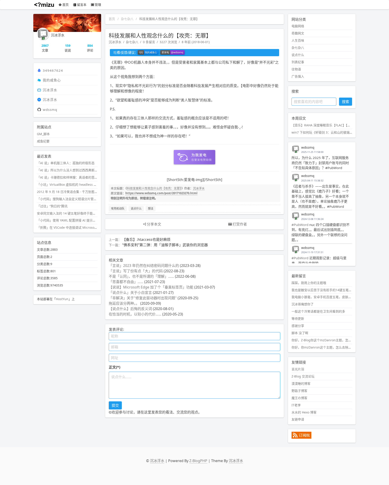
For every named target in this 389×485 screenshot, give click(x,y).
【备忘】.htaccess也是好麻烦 (146, 239)
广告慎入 (298, 76)
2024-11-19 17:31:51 (312, 252)
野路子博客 (299, 391)
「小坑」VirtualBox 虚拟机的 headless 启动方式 (71, 184)
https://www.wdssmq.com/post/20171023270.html (161, 193)
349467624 (53, 70)
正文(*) (114, 367)
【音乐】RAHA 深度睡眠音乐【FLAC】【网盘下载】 (327, 125)
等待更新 (298, 318)
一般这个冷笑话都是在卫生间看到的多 (318, 311)
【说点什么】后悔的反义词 (130, 308)
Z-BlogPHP (198, 460)
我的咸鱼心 (52, 80)
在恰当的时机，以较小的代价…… (135, 314)
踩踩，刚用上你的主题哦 (309, 283)
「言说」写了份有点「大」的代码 (136, 270)
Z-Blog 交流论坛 (303, 376)
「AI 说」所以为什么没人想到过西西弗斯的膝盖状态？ (75, 170)
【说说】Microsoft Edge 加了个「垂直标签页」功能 (151, 287)
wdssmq (50, 109)
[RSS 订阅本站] (301, 437)
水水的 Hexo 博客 (304, 412)
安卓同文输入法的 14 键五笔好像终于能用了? (68, 213)
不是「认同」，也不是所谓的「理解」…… (141, 276)
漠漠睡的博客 (301, 383)
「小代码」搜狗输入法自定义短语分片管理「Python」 (75, 199)
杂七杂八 (127, 19)
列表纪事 (298, 62)
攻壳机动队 (117, 208)
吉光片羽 (298, 369)
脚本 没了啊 (300, 333)
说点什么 (136, 208)
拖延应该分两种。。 (124, 303)
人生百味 (298, 40)
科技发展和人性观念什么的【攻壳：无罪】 (154, 188)
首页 (65, 4)
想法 (150, 208)
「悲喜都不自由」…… (126, 281)
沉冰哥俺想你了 (303, 304)
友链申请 (298, 419)
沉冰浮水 (115, 42)
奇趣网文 (298, 33)
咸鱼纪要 (43, 141)
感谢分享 (298, 326)
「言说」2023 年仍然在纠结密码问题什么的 (144, 265)
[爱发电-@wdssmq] (172, 52)
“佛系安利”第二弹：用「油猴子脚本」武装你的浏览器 (165, 244)
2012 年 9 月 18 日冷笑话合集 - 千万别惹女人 (69, 192)
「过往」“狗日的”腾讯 (52, 206)
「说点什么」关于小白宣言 (130, 292)
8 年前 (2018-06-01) (196, 42)
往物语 (296, 69)
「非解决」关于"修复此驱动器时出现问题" (143, 297)
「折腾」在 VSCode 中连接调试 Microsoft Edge (71, 227)
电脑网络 (298, 26)
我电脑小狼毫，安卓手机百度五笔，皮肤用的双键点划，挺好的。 (337, 297)
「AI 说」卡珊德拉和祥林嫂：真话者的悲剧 (67, 177)
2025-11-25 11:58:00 (312, 152)
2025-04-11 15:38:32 (312, 180)
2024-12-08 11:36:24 (312, 219)
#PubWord (300, 224)
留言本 (81, 4)
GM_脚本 (43, 134)
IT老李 (296, 405)
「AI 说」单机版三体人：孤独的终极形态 (66, 163)
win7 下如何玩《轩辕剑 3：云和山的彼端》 (322, 132)
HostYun (62, 299)
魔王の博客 (299, 398)
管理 (98, 4)
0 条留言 (149, 42)
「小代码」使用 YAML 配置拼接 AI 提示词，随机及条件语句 (79, 220)
